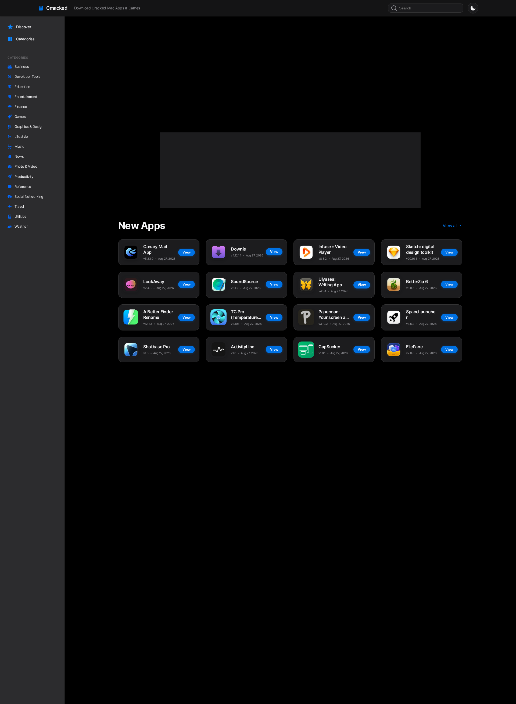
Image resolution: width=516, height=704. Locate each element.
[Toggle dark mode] (473, 8)
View (181, 96)
